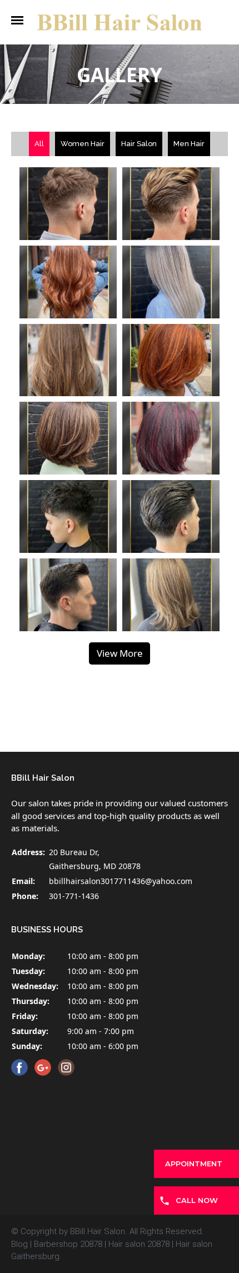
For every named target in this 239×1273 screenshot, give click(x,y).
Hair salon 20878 (139, 1244)
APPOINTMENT (193, 1163)
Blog (19, 1244)
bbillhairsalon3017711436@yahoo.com (120, 881)
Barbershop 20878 (68, 1244)
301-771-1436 (74, 896)
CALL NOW (197, 1200)
